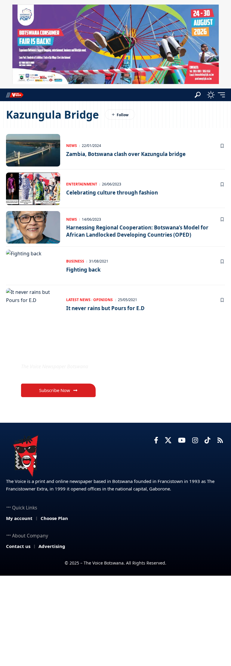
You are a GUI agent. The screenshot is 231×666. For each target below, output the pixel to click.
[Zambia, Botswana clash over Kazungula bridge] (33, 150)
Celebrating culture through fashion (112, 192)
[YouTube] (182, 440)
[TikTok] (207, 440)
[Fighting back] (33, 266)
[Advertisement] (115, 621)
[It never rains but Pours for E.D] (33, 304)
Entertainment (81, 184)
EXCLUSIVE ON (53, 352)
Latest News (78, 299)
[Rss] (220, 440)
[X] (168, 440)
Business (75, 261)
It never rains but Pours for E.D (105, 308)
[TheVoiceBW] (14, 95)
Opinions (103, 299)
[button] (197, 95)
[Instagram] (195, 440)
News (71, 145)
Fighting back (83, 269)
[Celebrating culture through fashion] (33, 189)
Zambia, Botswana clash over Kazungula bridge (126, 154)
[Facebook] (156, 440)
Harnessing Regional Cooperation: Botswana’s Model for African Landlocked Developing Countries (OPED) (137, 231)
